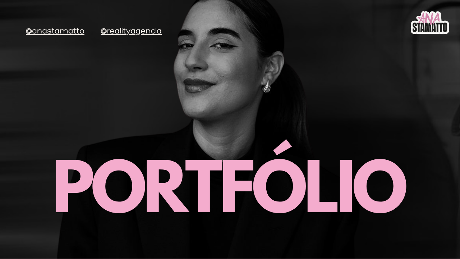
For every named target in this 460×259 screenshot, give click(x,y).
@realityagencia (131, 31)
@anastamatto (55, 31)
